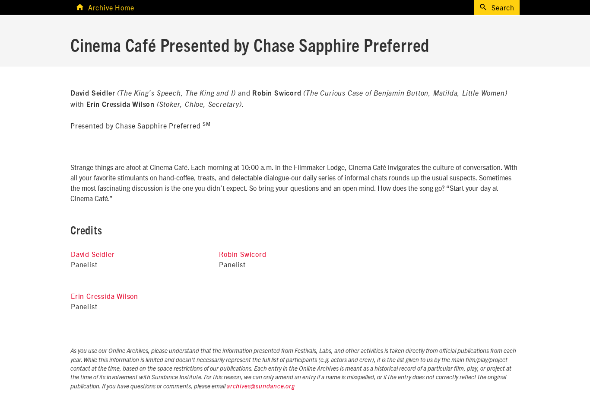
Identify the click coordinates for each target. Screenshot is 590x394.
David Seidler (92, 254)
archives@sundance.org (261, 387)
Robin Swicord (242, 254)
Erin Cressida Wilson (104, 295)
